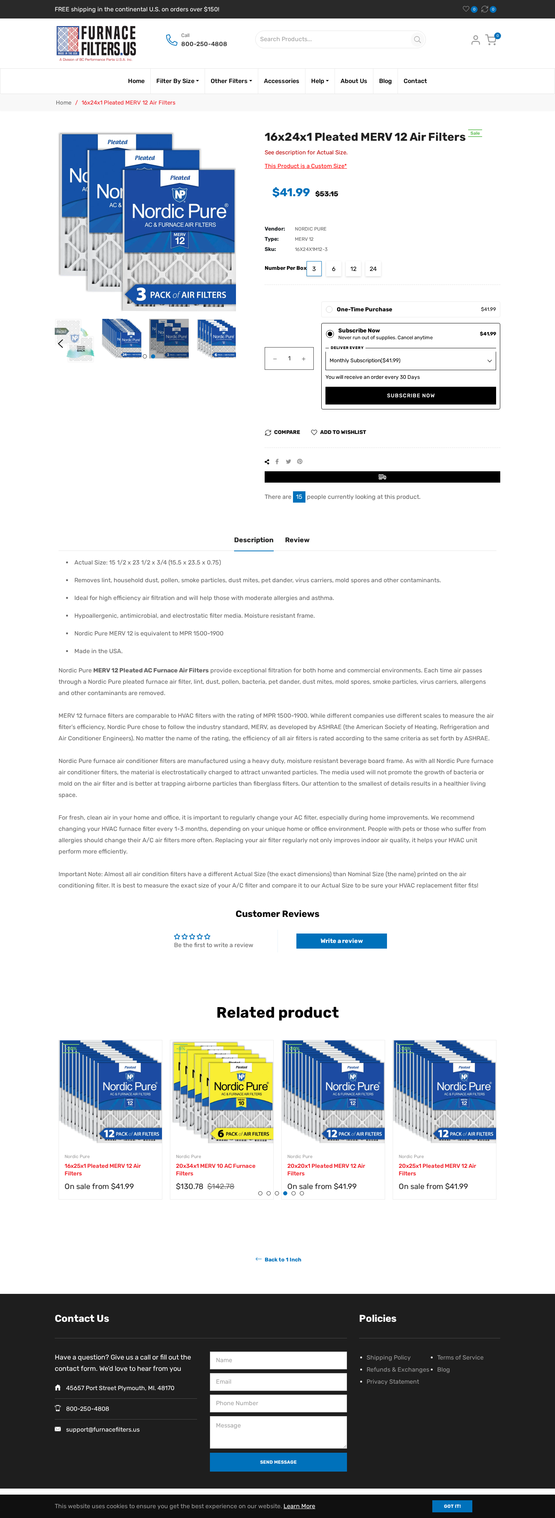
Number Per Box (286, 268)
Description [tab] (254, 540)
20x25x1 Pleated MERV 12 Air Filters (437, 1170)
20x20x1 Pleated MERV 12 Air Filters (326, 1170)
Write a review (342, 940)
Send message (278, 1462)
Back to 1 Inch (282, 1260)
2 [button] (153, 356)
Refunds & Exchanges (398, 1369)
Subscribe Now (411, 395)
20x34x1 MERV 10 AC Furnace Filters (216, 1170)
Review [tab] (297, 540)
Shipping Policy (389, 1357)
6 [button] (302, 1193)
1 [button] (145, 356)
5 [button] (293, 1193)
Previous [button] (60, 343)
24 (373, 268)
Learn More (299, 1506)
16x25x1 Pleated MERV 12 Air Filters (103, 1170)
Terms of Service (460, 1357)
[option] (110, 1127)
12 (353, 268)
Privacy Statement (393, 1381)
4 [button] (285, 1193)
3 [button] (277, 1193)
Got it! (452, 1506)
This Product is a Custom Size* (306, 166)
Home (63, 102)
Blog (443, 1369)
